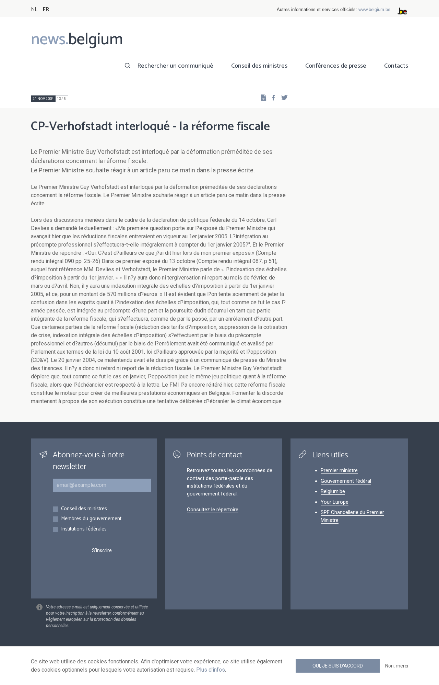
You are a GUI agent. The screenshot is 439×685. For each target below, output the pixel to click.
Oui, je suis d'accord (337, 666)
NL (34, 9)
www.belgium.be (374, 9)
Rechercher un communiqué (175, 66)
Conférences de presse (335, 66)
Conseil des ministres (259, 66)
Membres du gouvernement (91, 519)
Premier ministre (339, 470)
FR (46, 9)
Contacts (396, 66)
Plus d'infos (210, 669)
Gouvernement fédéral (346, 481)
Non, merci (396, 666)
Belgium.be (333, 491)
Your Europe (334, 502)
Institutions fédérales (84, 529)
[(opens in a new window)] (271, 97)
